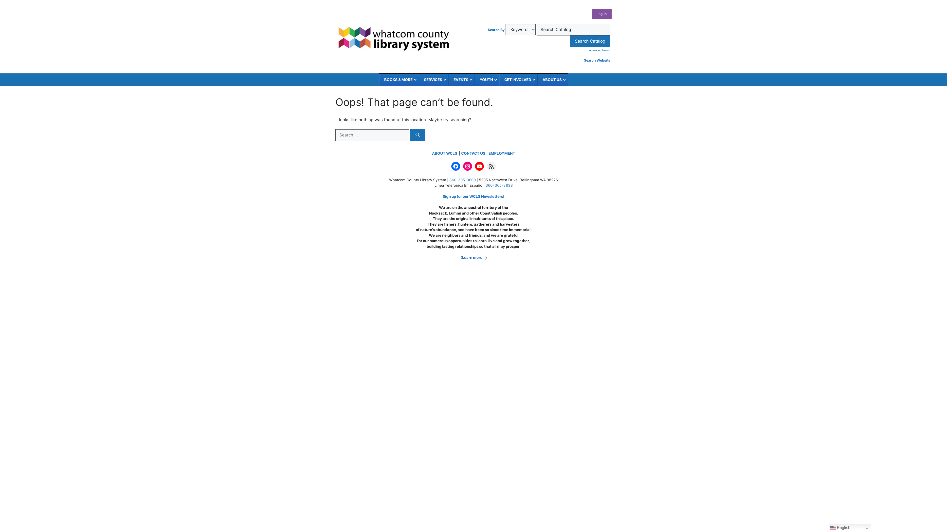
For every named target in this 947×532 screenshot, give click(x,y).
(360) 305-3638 (498, 185)
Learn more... (473, 257)
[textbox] (573, 30)
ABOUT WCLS (445, 153)
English (843, 528)
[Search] (417, 135)
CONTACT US (473, 153)
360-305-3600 (462, 180)
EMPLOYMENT (502, 153)
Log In (602, 14)
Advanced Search (599, 50)
